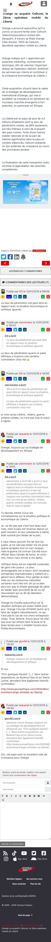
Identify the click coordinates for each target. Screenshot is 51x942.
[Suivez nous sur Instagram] (6, 859)
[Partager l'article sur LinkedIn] (17, 258)
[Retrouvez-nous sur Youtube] (24, 853)
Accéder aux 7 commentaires (25, 271)
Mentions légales (14, 879)
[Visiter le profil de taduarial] (2, 434)
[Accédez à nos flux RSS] (5, 853)
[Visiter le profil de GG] (2, 291)
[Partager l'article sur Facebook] (11, 258)
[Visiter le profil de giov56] (2, 642)
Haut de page (24, 915)
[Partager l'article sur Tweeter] (4, 258)
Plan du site (35, 884)
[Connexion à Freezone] (44, 3)
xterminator (26, 322)
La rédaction (39, 251)
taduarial (24, 433)
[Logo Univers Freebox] (25, 3)
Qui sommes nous (34, 879)
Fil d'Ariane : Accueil (11, 925)
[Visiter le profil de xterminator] (2, 323)
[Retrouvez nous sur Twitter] (34, 853)
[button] (2, 796)
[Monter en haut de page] (25, 296)
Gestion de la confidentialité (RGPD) (19, 896)
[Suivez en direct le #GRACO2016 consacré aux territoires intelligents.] (5, 263)
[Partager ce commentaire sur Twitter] (15, 296)
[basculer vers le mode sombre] (10, 4)
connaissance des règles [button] (25, 775)
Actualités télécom (31, 925)
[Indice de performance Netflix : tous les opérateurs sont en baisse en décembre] (46, 263)
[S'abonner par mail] (24, 258)
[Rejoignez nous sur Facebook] (44, 853)
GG (21, 291)
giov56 (23, 641)
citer (9, 297)
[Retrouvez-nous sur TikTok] (14, 853)
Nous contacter (19, 884)
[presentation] (2, 796)
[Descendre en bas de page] (20, 296)
